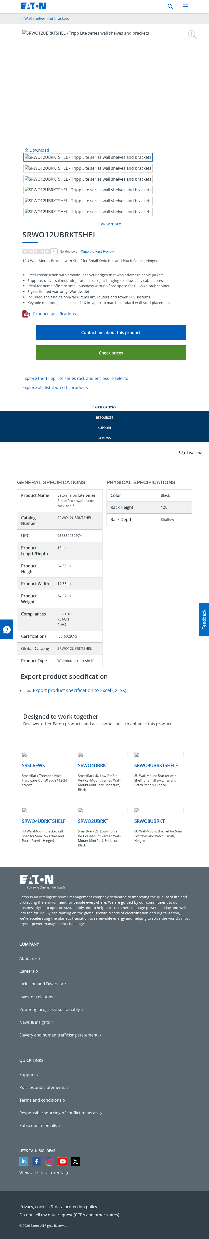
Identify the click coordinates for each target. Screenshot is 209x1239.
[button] (111, 352)
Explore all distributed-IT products (55, 387)
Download (39, 150)
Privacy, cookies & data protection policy (58, 1206)
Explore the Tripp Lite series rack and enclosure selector (76, 378)
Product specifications (54, 313)
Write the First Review (97, 251)
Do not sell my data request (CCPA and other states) (69, 1215)
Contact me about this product (111, 332)
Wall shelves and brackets (46, 18)
